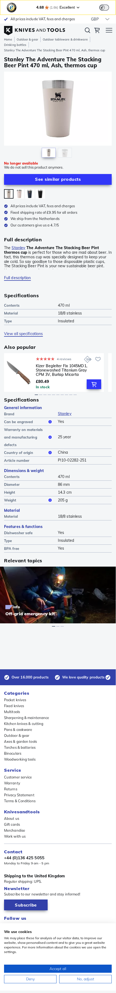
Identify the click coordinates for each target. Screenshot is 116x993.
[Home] (34, 29)
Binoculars (12, 753)
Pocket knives (15, 700)
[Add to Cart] (94, 384)
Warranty (12, 783)
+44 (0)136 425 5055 (24, 857)
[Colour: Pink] (19, 194)
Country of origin (18, 452)
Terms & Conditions (20, 801)
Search (87, 31)
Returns (10, 789)
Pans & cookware (18, 729)
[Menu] (109, 31)
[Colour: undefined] (9, 194)
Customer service (18, 777)
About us (11, 818)
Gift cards (12, 824)
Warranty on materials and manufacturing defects (23, 437)
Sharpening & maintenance (26, 718)
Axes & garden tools (20, 741)
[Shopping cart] (97, 31)
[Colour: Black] (40, 194)
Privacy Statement (19, 795)
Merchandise (14, 830)
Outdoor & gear (27, 39)
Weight (10, 500)
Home (8, 39)
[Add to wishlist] (98, 359)
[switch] (104, 8)
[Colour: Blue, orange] (30, 194)
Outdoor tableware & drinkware (65, 39)
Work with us (15, 836)
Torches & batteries (20, 747)
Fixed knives (14, 706)
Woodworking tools (20, 759)
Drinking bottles (15, 45)
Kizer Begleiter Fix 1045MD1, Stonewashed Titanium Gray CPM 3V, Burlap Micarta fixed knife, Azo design (61, 370)
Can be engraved (18, 422)
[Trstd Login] (107, 7)
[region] (58, 116)
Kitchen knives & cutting (23, 723)
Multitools (12, 712)
